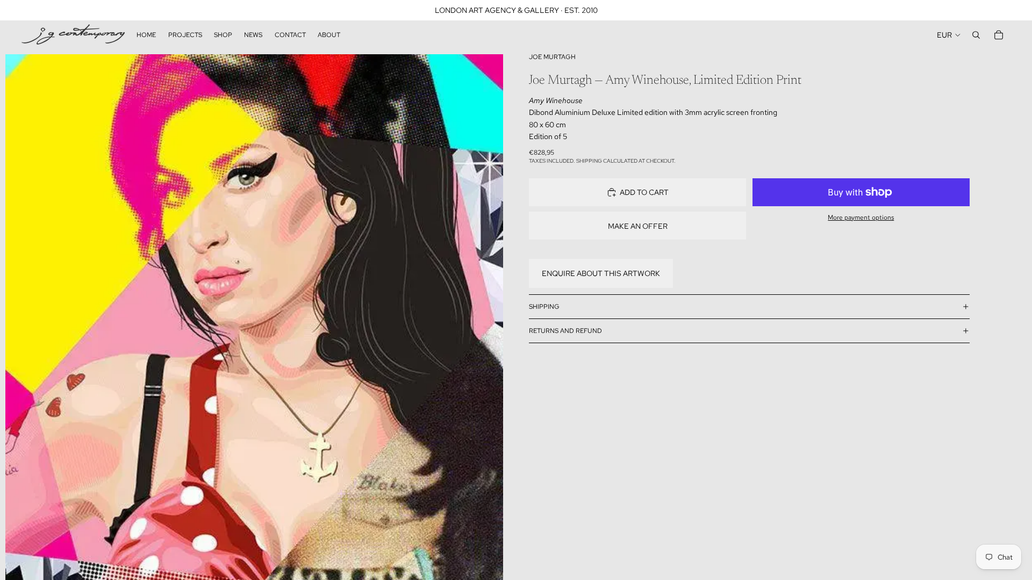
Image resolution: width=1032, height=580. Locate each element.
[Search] (976, 35)
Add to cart (644, 192)
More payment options (861, 217)
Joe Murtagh (552, 57)
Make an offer (638, 226)
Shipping (544, 306)
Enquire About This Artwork (601, 273)
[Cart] (998, 35)
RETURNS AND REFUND (565, 331)
